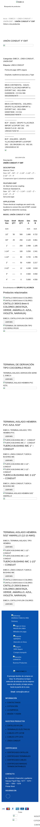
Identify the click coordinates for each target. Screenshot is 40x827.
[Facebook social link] (5, 154)
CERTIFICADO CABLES (16, 760)
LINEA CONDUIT (17, 65)
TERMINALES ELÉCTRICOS (18, 729)
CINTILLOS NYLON (15, 726)
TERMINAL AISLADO (11, 373)
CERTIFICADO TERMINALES (19, 756)
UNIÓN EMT (8, 21)
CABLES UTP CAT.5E (15, 733)
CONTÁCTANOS (13, 702)
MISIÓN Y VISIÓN (14, 714)
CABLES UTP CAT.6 (15, 737)
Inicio (5, 19)
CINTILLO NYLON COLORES (21, 318)
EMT (21, 163)
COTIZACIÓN (12, 706)
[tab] (20, 158)
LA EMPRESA (12, 710)
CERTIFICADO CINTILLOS (17, 752)
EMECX (12, 19)
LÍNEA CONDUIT (24, 19)
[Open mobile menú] (2, 2)
